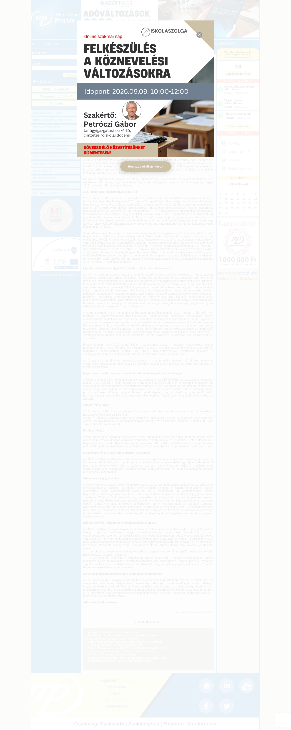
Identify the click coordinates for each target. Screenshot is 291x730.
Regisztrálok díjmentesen (145, 166)
